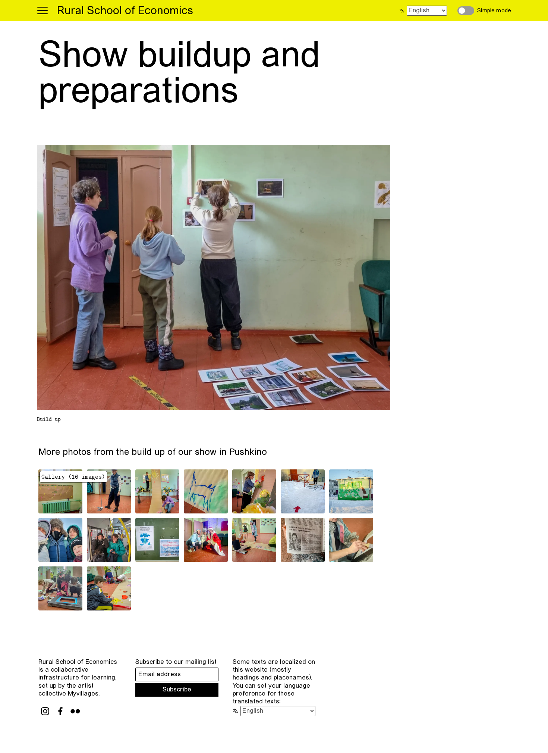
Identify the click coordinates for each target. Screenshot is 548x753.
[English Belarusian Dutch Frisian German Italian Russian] (425, 11)
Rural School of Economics (125, 11)
